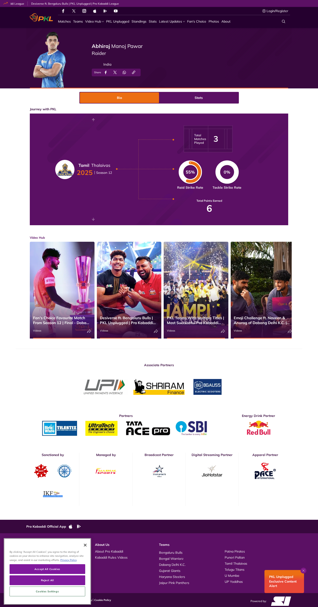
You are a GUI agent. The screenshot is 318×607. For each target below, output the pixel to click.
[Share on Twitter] (115, 72)
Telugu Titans (234, 569)
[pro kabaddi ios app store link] (72, 527)
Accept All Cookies (47, 569)
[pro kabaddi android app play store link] (105, 11)
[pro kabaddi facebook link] (63, 11)
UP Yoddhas (234, 582)
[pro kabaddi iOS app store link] (95, 11)
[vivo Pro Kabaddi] (41, 17)
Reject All (47, 580)
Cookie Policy (102, 600)
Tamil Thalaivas (236, 563)
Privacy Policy (68, 560)
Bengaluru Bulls (171, 552)
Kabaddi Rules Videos (111, 557)
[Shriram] (104, 387)
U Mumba (232, 575)
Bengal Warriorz (171, 559)
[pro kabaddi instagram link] (84, 11)
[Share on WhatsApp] (124, 72)
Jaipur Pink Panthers (174, 583)
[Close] (85, 545)
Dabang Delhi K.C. (172, 565)
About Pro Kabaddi (109, 551)
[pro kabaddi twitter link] (73, 11)
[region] (47, 571)
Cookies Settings (47, 591)
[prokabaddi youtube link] (116, 11)
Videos (37, 330)
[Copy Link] (133, 72)
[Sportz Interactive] (279, 601)
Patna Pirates (235, 551)
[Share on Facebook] (105, 72)
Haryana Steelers (172, 577)
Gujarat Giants (169, 571)
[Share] (89, 331)
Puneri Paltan (235, 557)
